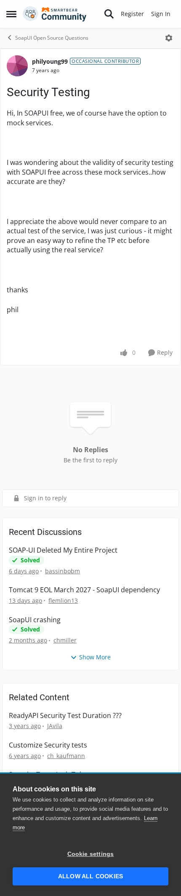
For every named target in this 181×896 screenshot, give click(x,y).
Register (132, 14)
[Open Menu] (169, 38)
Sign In (160, 14)
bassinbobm (62, 571)
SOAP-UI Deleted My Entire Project (63, 550)
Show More (95, 657)
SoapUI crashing (35, 619)
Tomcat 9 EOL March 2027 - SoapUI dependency (84, 590)
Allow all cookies (90, 876)
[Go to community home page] (55, 14)
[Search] (109, 14)
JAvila (54, 726)
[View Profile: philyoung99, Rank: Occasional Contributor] (17, 65)
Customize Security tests (48, 745)
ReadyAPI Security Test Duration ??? (65, 715)
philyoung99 (50, 61)
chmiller (65, 640)
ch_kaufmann (66, 756)
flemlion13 (63, 600)
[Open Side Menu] (11, 14)
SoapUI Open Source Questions (51, 37)
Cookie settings (90, 854)
